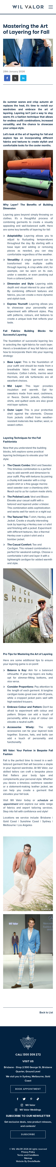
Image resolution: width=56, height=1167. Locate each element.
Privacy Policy (28, 1152)
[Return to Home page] (28, 7)
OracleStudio (34, 1161)
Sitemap (28, 1158)
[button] (7, 78)
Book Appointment (28, 1089)
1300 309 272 (32, 1054)
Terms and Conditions (28, 1155)
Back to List (46, 1012)
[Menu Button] (51, 7)
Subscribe (28, 1134)
